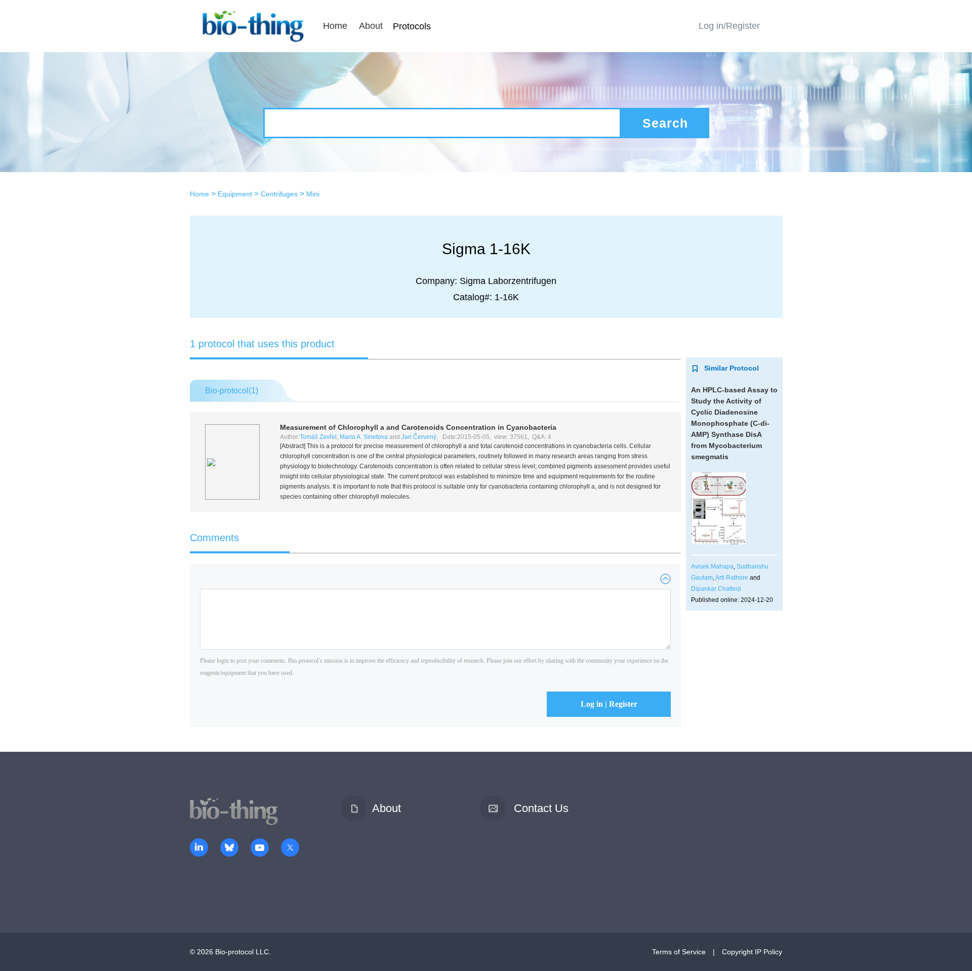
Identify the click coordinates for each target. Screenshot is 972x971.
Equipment (235, 194)
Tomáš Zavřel (318, 436)
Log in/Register (729, 26)
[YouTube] (260, 848)
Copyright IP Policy (752, 952)
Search (665, 123)
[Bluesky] (229, 848)
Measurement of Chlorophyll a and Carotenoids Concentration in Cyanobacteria (418, 427)
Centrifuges (279, 194)
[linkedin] (199, 848)
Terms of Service (679, 952)
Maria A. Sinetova (364, 436)
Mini (312, 194)
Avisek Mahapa (712, 566)
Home (335, 26)
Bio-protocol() (231, 390)
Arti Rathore (731, 577)
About (371, 26)
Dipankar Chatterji (716, 588)
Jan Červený (418, 436)
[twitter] (290, 848)
